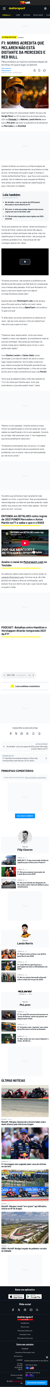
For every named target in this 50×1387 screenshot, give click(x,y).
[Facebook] (10, 733)
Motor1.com (25, 1327)
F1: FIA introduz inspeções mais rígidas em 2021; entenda (24, 217)
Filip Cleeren (6, 68)
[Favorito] (39, 70)
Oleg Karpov (6, 70)
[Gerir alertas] (39, 733)
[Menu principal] (4, 8)
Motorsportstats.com (25, 1338)
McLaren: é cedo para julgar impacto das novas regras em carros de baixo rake (24, 210)
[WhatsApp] (21, 733)
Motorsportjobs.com (25, 1331)
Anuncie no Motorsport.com (25, 1352)
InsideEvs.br (25, 1323)
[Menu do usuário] (45, 8)
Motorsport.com (33, 562)
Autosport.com (25, 1334)
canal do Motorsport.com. (12, 577)
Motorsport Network (21, 1381)
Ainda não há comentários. (25, 777)
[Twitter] (16, 733)
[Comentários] (45, 70)
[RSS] (37, 1309)
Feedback (25, 1349)
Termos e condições (17, 1375)
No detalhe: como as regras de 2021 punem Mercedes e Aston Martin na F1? (22, 203)
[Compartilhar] (34, 70)
